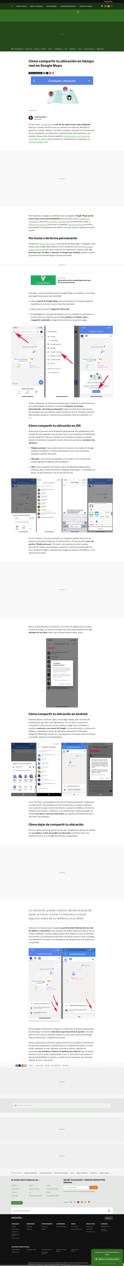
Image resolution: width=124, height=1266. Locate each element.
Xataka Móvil (15, 1229)
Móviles (43, 49)
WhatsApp (15, 1196)
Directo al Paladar (61, 1226)
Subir (107, 1218)
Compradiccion (90, 1231)
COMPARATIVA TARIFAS (68, 6)
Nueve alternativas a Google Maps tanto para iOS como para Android (74, 281)
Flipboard (102, 6)
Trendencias (89, 1226)
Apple (31, 1185)
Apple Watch (100, 49)
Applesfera (15, 1231)
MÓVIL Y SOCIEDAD (36, 6)
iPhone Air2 (93, 1173)
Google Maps (58, 49)
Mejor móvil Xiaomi (82, 1173)
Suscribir (93, 1187)
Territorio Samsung (52, 1189)
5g (30, 1192)
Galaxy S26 (29, 49)
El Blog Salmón (105, 1226)
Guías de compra (34, 1189)
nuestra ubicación (76, 224)
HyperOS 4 (73, 49)
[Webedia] (108, 1)
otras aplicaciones (47, 243)
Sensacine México (46, 1249)
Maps (48, 1065)
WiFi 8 (50, 49)
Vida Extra (29, 1229)
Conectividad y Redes (53, 1196)
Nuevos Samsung (89, 49)
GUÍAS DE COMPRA (85, 6)
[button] (41, 117)
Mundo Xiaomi (16, 1238)
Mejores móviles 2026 (30, 1173)
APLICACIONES (51, 6)
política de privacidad (88, 1191)
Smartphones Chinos (35, 1196)
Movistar (14, 1185)
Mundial (36, 49)
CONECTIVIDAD (21, 6)
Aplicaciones (39, 1065)
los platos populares (57, 221)
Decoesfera (89, 1229)
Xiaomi (49, 1185)
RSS (85, 1201)
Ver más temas (17, 1203)
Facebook (44, 73)
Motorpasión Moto (76, 1229)
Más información (75, 1264)
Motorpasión (75, 1226)
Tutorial (66, 1065)
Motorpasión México (75, 1250)
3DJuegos (29, 1226)
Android (14, 1192)
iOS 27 (79, 49)
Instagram (105, 6)
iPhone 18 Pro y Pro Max (61, 1173)
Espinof (43, 1229)
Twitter (112, 6)
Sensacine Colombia (44, 1252)
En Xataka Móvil (62, 278)
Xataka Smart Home (15, 1234)
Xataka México (16, 1249)
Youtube (108, 6)
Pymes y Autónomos (104, 1229)
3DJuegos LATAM (31, 1249)
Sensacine (44, 1226)
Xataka (14, 1226)
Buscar (109, 1210)
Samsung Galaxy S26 (46, 1173)
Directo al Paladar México (61, 1250)
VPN (66, 49)
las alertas (42, 139)
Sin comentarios (36, 73)
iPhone (49, 1192)
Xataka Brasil (15, 1252)
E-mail (53, 73)
